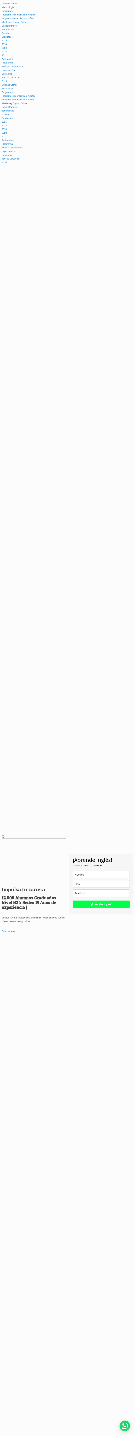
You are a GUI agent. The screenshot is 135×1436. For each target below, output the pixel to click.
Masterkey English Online (14, 103)
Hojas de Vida (8, 151)
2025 (4, 121)
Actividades (7, 140)
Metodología (8, 88)
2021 (4, 136)
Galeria (5, 114)
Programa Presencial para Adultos (19, 96)
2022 (4, 133)
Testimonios (8, 110)
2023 (4, 129)
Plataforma (7, 144)
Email (4, 162)
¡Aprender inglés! (101, 904)
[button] (125, 1426)
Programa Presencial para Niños (18, 99)
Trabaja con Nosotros (12, 147)
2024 (4, 125)
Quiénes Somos (10, 85)
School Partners (10, 107)
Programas (7, 92)
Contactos (7, 155)
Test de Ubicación (11, 158)
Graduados (7, 118)
